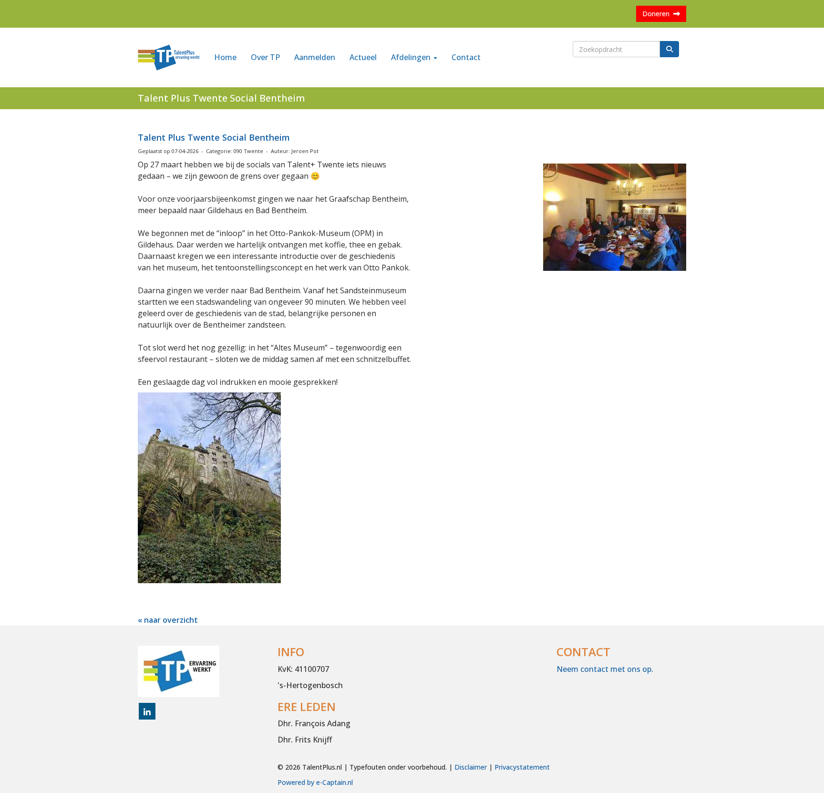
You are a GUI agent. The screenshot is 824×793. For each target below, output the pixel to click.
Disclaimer (470, 767)
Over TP (265, 57)
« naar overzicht (168, 620)
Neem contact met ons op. (604, 669)
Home (225, 57)
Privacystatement (522, 767)
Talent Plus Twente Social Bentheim (214, 137)
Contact (466, 57)
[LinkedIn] (147, 712)
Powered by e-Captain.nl (315, 782)
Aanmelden (314, 57)
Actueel (363, 57)
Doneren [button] (657, 13)
